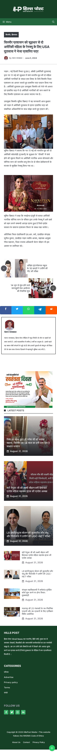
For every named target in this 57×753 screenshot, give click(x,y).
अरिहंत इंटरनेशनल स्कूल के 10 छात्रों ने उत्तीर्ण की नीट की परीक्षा (37, 268)
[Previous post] (4, 268)
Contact (26, 742)
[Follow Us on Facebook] (6, 712)
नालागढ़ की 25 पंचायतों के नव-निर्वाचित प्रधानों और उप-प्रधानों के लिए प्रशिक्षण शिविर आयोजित (37, 611)
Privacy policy (11, 682)
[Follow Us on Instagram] (17, 712)
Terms (7, 687)
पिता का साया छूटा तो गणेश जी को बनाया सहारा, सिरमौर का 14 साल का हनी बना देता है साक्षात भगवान (28, 443)
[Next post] (53, 288)
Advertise (8, 677)
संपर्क (6, 692)
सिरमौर (8, 34)
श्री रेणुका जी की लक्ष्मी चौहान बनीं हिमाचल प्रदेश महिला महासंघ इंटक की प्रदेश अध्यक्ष (36, 555)
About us (16, 742)
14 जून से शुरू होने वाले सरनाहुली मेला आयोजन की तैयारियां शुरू (20, 288)
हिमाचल (14, 34)
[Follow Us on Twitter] (12, 712)
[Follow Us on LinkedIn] (23, 712)
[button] (53, 21)
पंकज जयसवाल (17, 58)
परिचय (6, 672)
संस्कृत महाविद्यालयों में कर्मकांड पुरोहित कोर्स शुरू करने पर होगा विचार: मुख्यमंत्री (37, 592)
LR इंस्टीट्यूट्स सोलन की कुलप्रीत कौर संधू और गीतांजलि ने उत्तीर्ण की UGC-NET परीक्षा (37, 574)
